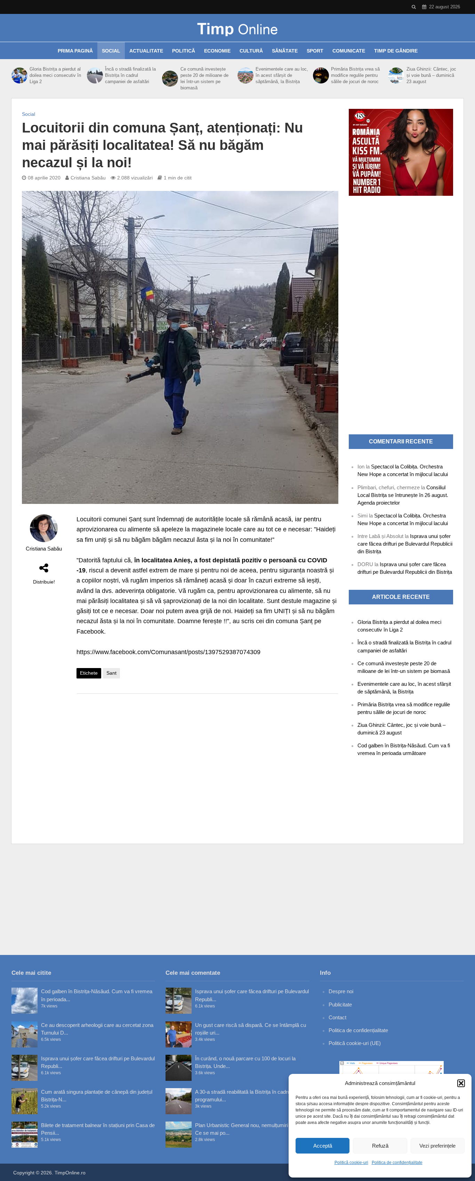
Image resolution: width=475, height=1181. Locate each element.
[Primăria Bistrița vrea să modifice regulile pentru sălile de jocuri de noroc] (320, 75)
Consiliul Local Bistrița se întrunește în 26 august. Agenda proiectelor (402, 495)
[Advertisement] (207, 754)
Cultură (251, 51)
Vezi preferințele (437, 1146)
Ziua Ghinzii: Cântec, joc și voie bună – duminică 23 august (431, 75)
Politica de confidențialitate (397, 1162)
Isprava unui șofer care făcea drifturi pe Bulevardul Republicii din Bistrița (404, 543)
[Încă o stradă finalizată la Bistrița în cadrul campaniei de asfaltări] (94, 75)
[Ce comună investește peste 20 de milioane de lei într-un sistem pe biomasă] (169, 79)
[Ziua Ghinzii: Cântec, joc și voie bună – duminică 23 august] (395, 75)
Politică (183, 51)
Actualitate (146, 51)
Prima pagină (75, 51)
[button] (461, 1083)
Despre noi (341, 991)
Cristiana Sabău (88, 177)
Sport (315, 51)
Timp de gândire (396, 51)
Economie (217, 51)
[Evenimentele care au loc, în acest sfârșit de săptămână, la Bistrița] (245, 75)
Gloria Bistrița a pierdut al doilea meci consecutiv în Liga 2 (55, 75)
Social (111, 51)
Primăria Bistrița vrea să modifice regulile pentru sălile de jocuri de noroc (355, 75)
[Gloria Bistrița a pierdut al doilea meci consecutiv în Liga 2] (18, 75)
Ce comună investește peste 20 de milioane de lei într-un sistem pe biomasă (204, 78)
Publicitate (340, 1004)
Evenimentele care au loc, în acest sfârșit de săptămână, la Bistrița (282, 75)
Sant (111, 673)
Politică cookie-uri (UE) (355, 1043)
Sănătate (285, 51)
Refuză (380, 1146)
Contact (337, 1017)
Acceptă (322, 1146)
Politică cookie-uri (351, 1162)
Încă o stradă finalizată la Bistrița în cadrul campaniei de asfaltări (130, 75)
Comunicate (348, 51)
